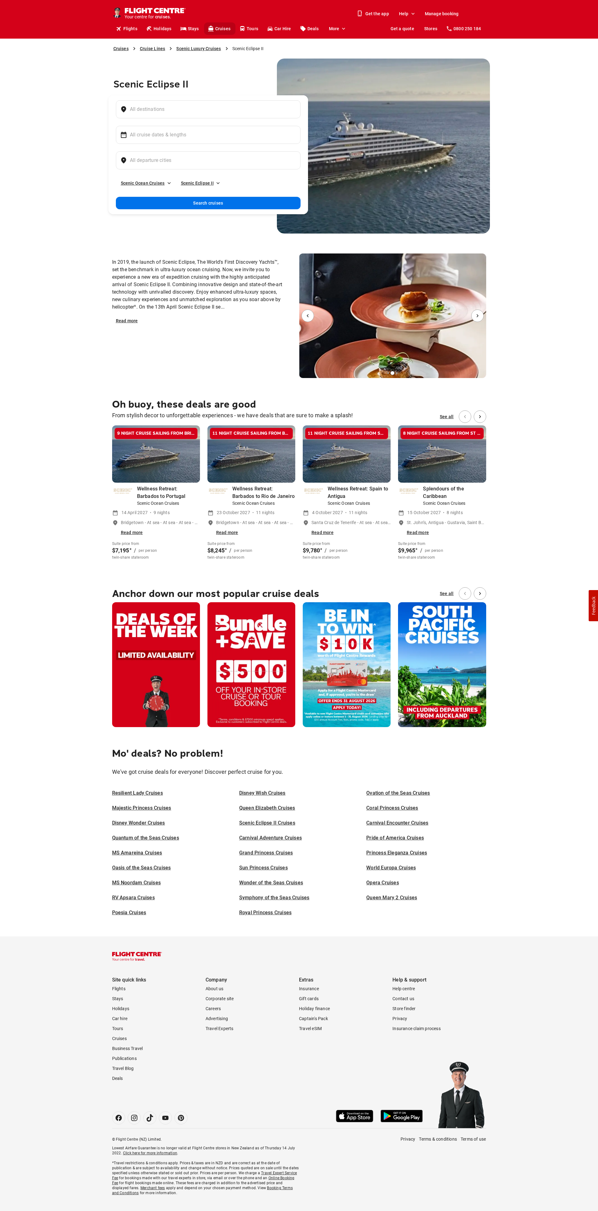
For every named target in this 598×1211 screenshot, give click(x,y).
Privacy (399, 1018)
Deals (313, 28)
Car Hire (282, 28)
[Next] (477, 316)
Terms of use (473, 1139)
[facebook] (118, 1117)
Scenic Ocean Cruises (143, 183)
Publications (124, 1058)
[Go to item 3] (392, 373)
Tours (252, 28)
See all (446, 416)
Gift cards (309, 998)
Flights (130, 28)
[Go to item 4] (397, 373)
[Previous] (307, 316)
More (334, 28)
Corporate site (220, 998)
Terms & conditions (438, 1139)
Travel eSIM (310, 1028)
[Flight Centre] (137, 956)
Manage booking (442, 13)
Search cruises (208, 203)
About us (215, 988)
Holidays (163, 28)
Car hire (120, 1018)
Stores (430, 28)
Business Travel (127, 1048)
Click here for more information (150, 1153)
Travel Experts (220, 1028)
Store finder (403, 1008)
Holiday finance (314, 1008)
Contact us (403, 998)
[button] (593, 605)
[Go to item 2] (388, 373)
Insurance (309, 988)
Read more (127, 320)
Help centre (403, 988)
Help (404, 13)
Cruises (222, 28)
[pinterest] (180, 1117)
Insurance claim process (416, 1028)
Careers (213, 1008)
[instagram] (134, 1117)
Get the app (377, 13)
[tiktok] (149, 1117)
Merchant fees (152, 1188)
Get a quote (402, 28)
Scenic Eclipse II (197, 183)
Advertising (217, 1018)
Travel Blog (123, 1068)
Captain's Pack (313, 1018)
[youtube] (165, 1117)
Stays (193, 28)
